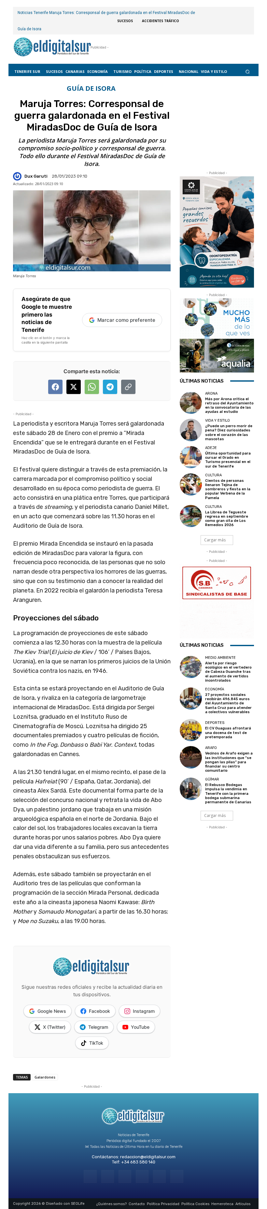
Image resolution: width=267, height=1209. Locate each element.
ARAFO (211, 748)
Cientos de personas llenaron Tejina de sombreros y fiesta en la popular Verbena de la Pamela (227, 489)
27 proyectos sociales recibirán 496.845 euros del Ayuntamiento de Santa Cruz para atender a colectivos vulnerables (228, 703)
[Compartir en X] (73, 387)
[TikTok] (142, 1176)
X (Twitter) (54, 1027)
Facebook (99, 1011)
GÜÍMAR (212, 779)
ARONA (211, 393)
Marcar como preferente (126, 320)
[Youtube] (176, 1176)
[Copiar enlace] (128, 387)
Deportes (214, 723)
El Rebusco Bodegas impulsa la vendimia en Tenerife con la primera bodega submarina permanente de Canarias (228, 793)
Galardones (45, 1077)
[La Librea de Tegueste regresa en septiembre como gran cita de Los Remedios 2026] (191, 516)
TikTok (96, 1043)
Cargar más (215, 540)
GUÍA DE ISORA (91, 88)
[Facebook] (90, 1176)
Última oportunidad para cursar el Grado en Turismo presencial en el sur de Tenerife (228, 460)
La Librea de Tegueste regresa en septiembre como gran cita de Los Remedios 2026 (226, 518)
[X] (159, 1176)
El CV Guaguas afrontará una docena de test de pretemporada (228, 732)
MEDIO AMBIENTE (220, 657)
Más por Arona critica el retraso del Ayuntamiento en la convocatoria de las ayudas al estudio (229, 405)
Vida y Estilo (217, 420)
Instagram (144, 1011)
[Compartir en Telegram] (110, 387)
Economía (214, 689)
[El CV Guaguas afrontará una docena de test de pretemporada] (191, 730)
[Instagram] (107, 1176)
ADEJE (211, 448)
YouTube (140, 1027)
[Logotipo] (52, 47)
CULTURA (213, 475)
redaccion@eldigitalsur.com (148, 1156)
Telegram (98, 1027)
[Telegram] (125, 1176)
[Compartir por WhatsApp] (92, 387)
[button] (247, 71)
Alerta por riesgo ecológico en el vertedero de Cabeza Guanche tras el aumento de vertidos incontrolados (228, 672)
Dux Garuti (36, 176)
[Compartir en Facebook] (55, 387)
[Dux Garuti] (18, 176)
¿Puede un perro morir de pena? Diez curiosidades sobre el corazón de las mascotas (228, 432)
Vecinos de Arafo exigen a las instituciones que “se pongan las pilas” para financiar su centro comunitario (229, 762)
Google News (51, 1011)
